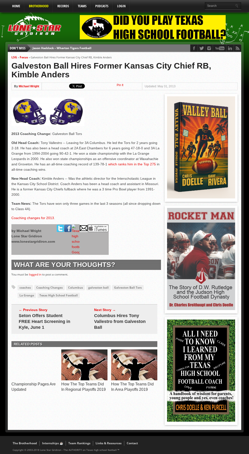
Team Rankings (79, 443)
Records (63, 6)
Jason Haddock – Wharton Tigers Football (62, 48)
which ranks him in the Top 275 (132, 164)
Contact (132, 443)
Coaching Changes (49, 287)
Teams (82, 6)
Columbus (75, 287)
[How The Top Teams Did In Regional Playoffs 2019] (84, 379)
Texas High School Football (58, 295)
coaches (25, 287)
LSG (14, 57)
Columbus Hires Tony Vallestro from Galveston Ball (120, 321)
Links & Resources (109, 443)
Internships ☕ (52, 443)
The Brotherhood (25, 443)
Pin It (120, 85)
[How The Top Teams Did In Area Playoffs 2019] (134, 379)
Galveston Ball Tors (128, 287)
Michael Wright (29, 86)
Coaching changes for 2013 (32, 218)
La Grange (26, 295)
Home (16, 6)
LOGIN (121, 6)
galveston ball (98, 287)
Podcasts (101, 6)
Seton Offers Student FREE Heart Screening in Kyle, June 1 (44, 321)
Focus (24, 57)
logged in (35, 274)
